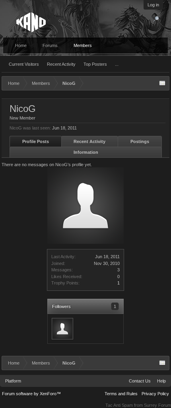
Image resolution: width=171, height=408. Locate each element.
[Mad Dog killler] (62, 328)
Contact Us (140, 381)
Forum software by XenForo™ (31, 393)
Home (21, 45)
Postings (139, 141)
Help (161, 381)
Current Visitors (24, 64)
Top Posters (95, 64)
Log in (153, 4)
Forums (50, 45)
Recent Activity (61, 64)
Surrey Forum (157, 405)
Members (83, 45)
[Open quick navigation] (162, 83)
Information (86, 152)
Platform (13, 381)
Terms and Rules (121, 393)
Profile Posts (35, 141)
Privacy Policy (155, 393)
